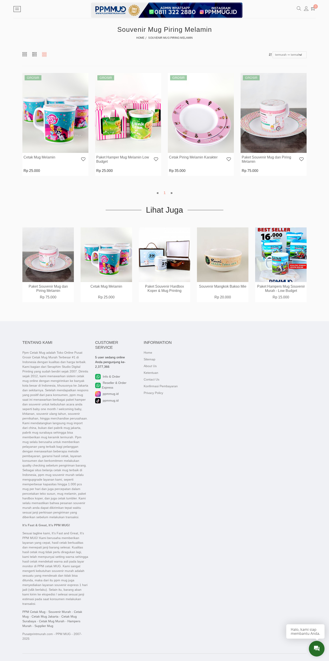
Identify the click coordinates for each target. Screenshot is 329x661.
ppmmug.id (111, 394)
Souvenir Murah (59, 612)
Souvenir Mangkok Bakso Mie (164, 286)
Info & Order (111, 376)
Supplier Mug (43, 626)
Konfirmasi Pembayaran (161, 386)
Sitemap (149, 359)
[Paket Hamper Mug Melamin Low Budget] (128, 113)
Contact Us (151, 379)
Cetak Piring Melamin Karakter (193, 157)
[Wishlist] (83, 159)
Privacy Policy (153, 393)
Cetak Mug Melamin (39, 157)
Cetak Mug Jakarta (45, 616)
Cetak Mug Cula (281, 286)
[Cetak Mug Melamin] (55, 113)
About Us (150, 366)
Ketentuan (151, 372)
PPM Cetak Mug (33, 612)
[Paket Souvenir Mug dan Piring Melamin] (274, 113)
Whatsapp (68, 149)
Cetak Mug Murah (51, 621)
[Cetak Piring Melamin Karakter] (201, 113)
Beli (42, 149)
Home (148, 352)
